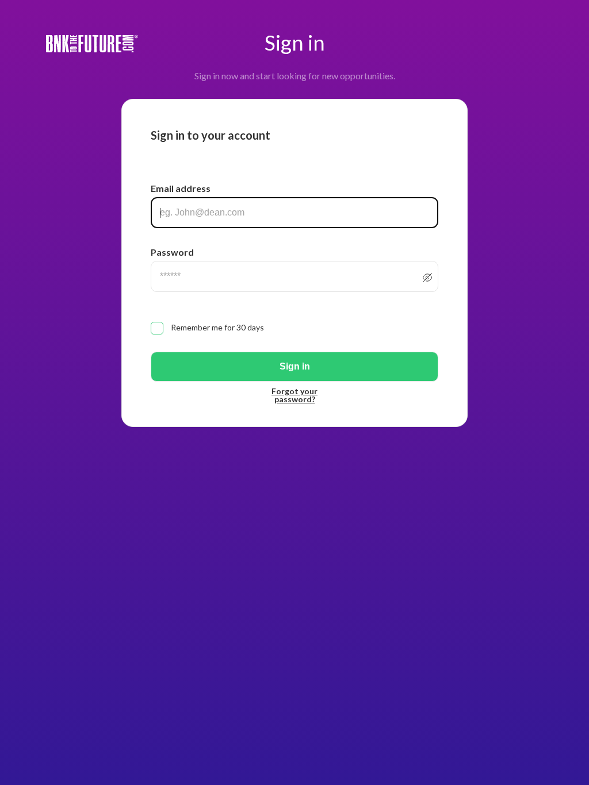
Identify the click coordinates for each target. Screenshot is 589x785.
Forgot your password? (294, 395)
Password (172, 252)
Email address (181, 188)
